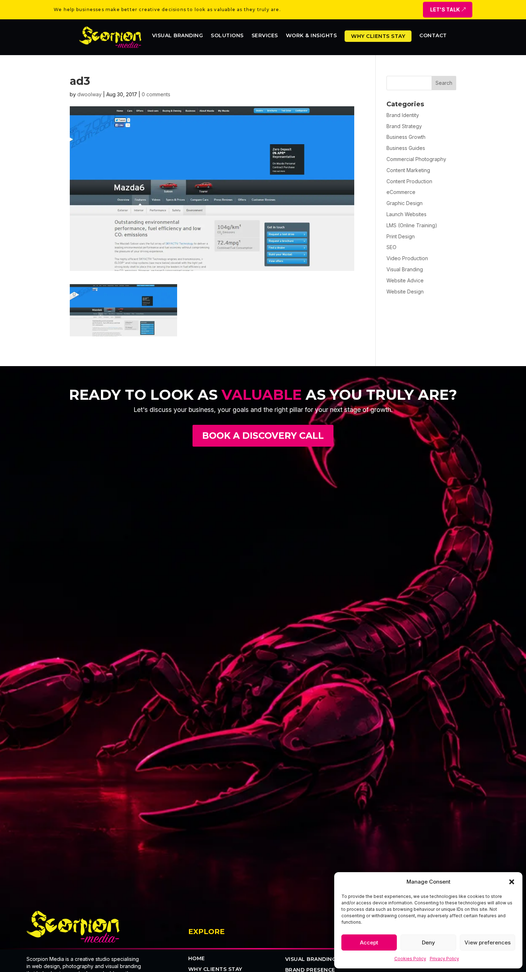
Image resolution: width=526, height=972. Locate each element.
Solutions (227, 36)
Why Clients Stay (378, 36)
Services (265, 36)
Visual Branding (177, 36)
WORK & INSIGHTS (311, 36)
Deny (428, 942)
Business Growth (405, 137)
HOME (196, 959)
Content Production (409, 181)
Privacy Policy (444, 958)
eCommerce (400, 192)
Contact (433, 36)
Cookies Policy (410, 958)
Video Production (407, 258)
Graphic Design (404, 203)
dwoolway (89, 94)
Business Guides (405, 148)
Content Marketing (408, 170)
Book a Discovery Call (263, 435)
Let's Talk (445, 9)
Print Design (400, 236)
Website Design (405, 291)
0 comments (156, 94)
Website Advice (405, 280)
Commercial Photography (416, 159)
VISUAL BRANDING (310, 959)
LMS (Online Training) (411, 225)
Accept (369, 942)
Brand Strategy (404, 126)
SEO (391, 247)
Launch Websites (406, 214)
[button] (511, 881)
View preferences (487, 942)
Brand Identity (402, 115)
